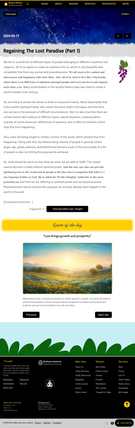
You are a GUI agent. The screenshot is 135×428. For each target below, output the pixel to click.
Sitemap (47, 423)
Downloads (123, 388)
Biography (79, 379)
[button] (44, 3)
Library (78, 388)
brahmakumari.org (10, 410)
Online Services (82, 371)
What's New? (81, 392)
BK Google (123, 392)
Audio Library (124, 384)
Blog (120, 367)
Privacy (38, 423)
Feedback (57, 423)
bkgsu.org (7, 408)
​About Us (79, 367)
